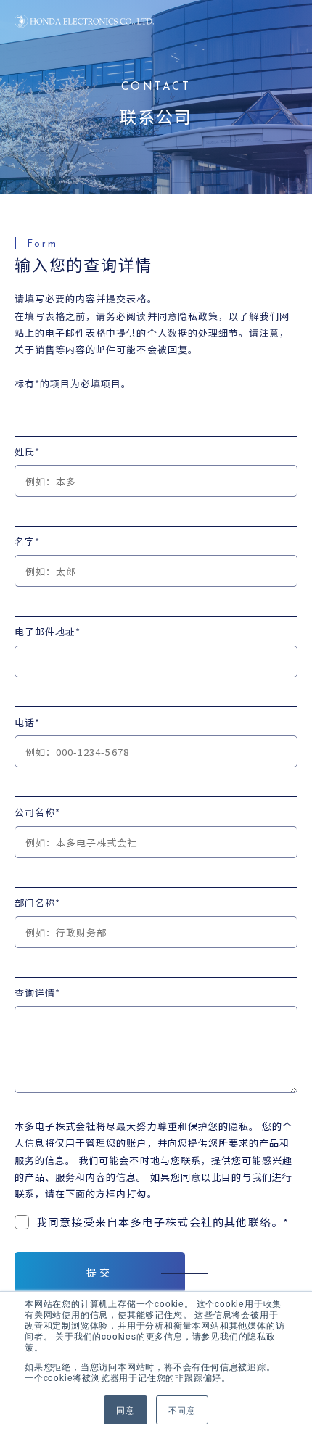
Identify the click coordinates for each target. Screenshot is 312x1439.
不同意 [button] (182, 1409)
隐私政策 (198, 316)
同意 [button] (125, 1409)
